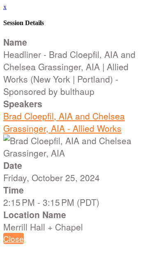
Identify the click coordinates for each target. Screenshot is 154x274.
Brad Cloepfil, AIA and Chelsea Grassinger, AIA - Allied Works (64, 122)
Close (13, 238)
